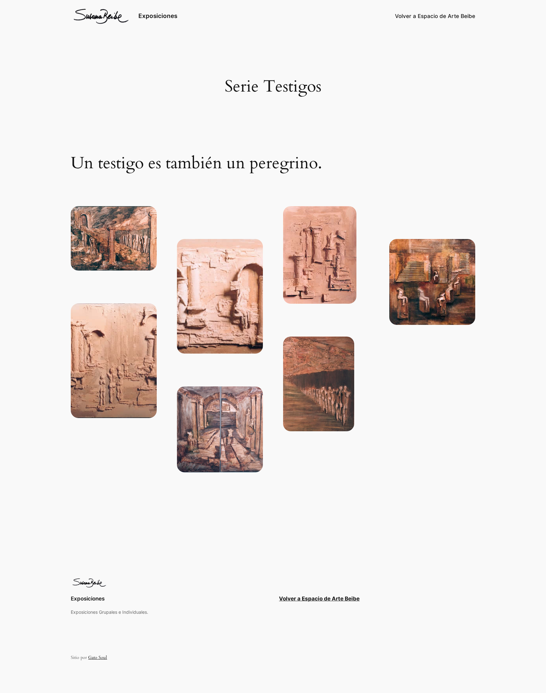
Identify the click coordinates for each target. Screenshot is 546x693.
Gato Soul (97, 657)
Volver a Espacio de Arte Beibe (319, 598)
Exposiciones (157, 16)
